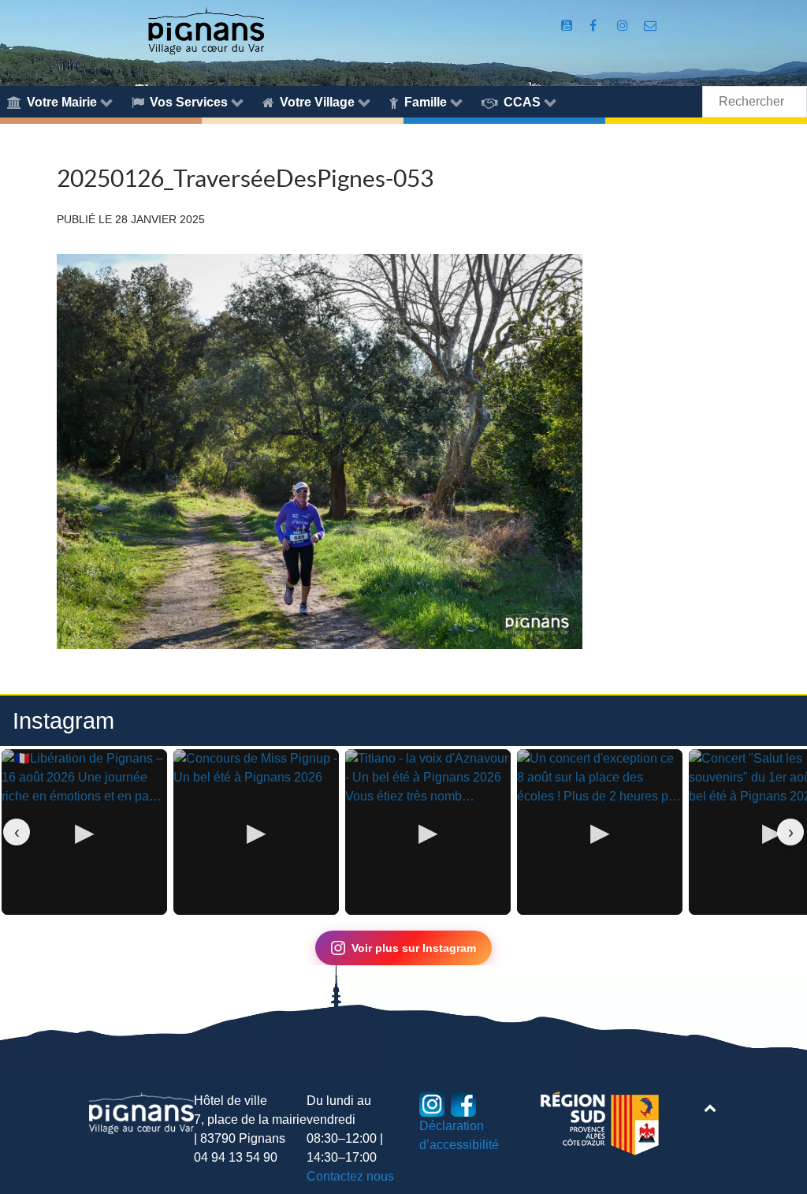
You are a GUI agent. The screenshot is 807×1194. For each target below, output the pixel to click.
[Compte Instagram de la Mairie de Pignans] (624, 26)
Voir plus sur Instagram (413, 948)
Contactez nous (350, 1176)
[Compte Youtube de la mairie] (568, 26)
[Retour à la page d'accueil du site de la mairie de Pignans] (205, 29)
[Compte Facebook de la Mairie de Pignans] (594, 26)
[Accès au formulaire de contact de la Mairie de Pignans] (650, 26)
